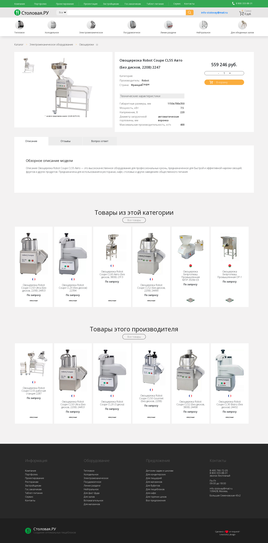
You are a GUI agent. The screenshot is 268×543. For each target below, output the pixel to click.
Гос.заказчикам (133, 3)
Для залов (89, 496)
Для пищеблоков (155, 489)
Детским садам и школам (159, 470)
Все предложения (155, 500)
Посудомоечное (92, 481)
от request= (234, 531)
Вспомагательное (93, 500)
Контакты (189, 3)
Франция (136, 85)
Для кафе (151, 492)
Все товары (134, 220)
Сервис (177, 3)
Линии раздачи (92, 485)
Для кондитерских (156, 474)
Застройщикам (111, 3)
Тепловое (89, 470)
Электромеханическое (96, 478)
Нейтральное (91, 489)
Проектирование (65, 3)
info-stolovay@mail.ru (210, 12)
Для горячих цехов (156, 496)
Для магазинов (92, 504)
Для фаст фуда (91, 492)
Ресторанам (31, 481)
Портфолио (40, 3)
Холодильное (91, 474)
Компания (19, 3)
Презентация (90, 3)
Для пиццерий (154, 478)
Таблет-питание (155, 3)
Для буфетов (153, 485)
